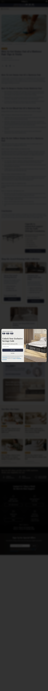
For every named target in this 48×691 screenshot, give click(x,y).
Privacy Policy (4, 357)
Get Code (13, 350)
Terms (14, 358)
